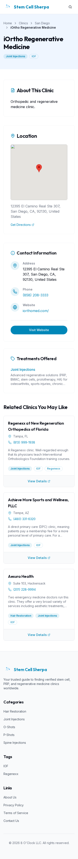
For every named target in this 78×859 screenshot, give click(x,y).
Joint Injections (15, 56)
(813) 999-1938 (24, 442)
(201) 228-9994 (24, 589)
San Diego (42, 23)
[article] (39, 445)
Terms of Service (15, 813)
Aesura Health (20, 576)
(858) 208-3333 (35, 295)
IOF (34, 56)
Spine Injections (14, 742)
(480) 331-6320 (24, 519)
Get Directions (21, 225)
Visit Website (39, 330)
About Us (9, 797)
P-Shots (9, 735)
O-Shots (9, 727)
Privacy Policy (13, 805)
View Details (37, 481)
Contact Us (11, 821)
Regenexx (10, 774)
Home (7, 23)
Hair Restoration (14, 711)
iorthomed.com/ (36, 311)
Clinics (23, 23)
